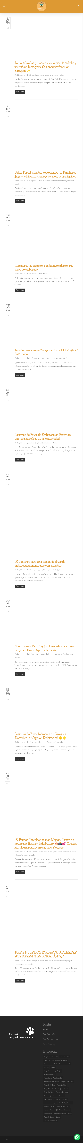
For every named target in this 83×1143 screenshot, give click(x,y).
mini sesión (62, 1103)
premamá (53, 358)
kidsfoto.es (21, 75)
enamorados (47, 1064)
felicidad (52, 1067)
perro (51, 1110)
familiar (46, 1067)
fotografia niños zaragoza (51, 1081)
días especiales (32, 181)
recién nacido (48, 1113)
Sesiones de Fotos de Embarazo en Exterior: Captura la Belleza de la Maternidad (43, 436)
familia (68, 1064)
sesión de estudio (49, 1117)
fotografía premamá (62, 1092)
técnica (58, 1117)
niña (52, 1106)
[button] (4, 6)
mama (58, 1099)
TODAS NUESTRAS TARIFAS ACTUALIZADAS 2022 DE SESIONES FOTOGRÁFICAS (46, 954)
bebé (68, 1057)
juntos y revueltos (58, 1096)
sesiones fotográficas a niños (62, 1113)
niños (56, 75)
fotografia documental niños (52, 1071)
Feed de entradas (49, 1034)
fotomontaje (47, 1096)
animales (62, 1057)
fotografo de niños (49, 1085)
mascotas (57, 960)
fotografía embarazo (50, 1089)
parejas (66, 181)
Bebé (29, 75)
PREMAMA (58, 1110)
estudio (55, 1064)
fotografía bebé (61, 1085)
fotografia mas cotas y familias (53, 1078)
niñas (58, 1106)
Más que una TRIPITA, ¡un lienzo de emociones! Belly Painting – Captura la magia (45, 648)
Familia (41, 181)
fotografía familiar (63, 1089)
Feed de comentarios (50, 1039)
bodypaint (35, 570)
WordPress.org (49, 1044)
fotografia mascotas (49, 1074)
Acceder (46, 1029)
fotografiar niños (38, 75)
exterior (61, 1064)
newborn (46, 1106)
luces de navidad (49, 1099)
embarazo (64, 1060)
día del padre (56, 1060)
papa (68, 1106)
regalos (43, 443)
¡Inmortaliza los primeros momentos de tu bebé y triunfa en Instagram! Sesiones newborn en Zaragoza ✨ (46, 66)
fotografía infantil (49, 1092)
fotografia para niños (67, 1081)
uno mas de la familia (50, 1121)
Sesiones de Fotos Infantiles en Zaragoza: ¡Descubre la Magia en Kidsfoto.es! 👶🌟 (41, 736)
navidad (69, 1103)
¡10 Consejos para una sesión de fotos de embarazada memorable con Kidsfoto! (40, 563)
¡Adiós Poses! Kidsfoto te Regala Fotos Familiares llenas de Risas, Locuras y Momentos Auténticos (45, 174)
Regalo (61, 75)
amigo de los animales (51, 1057)
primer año (19, 855)
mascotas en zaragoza (50, 1103)
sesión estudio (63, 358)
